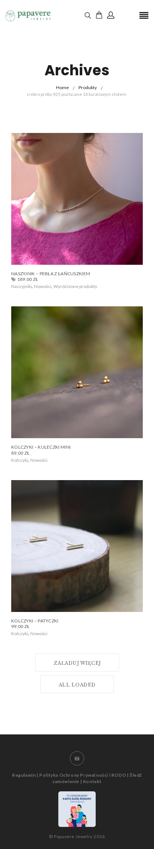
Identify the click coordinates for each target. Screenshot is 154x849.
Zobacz (26, 286)
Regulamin (24, 775)
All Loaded (77, 685)
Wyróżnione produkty (75, 286)
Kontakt (92, 781)
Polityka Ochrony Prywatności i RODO (82, 775)
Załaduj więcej (77, 663)
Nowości (42, 286)
